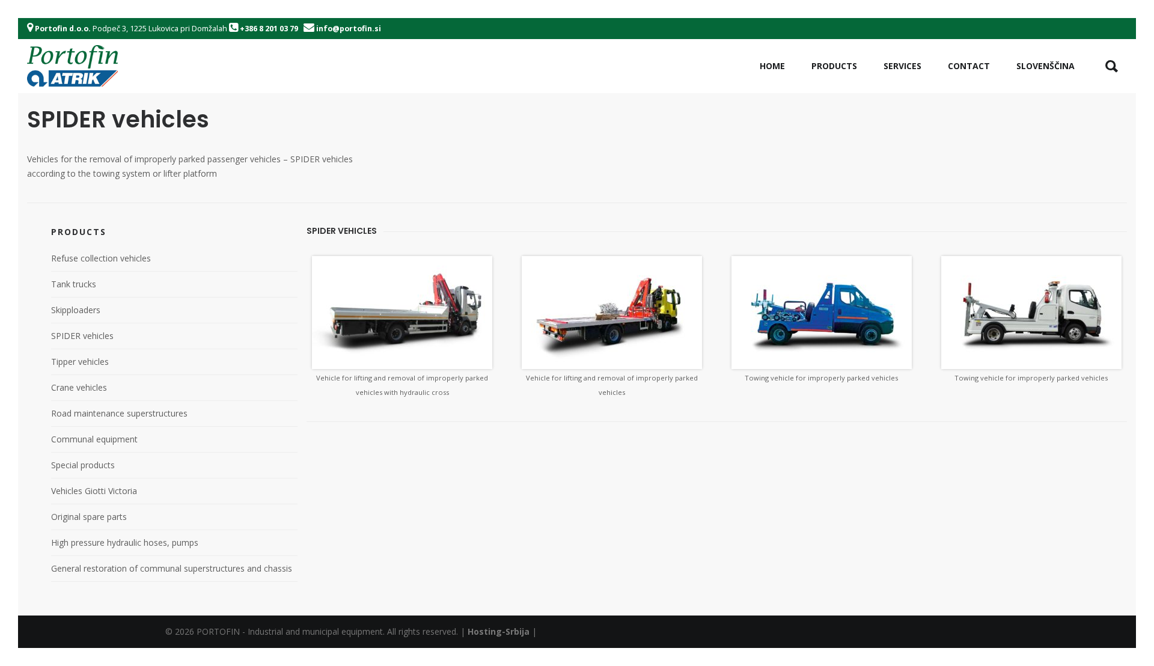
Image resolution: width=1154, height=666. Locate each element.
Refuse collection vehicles (101, 258)
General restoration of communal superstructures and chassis (171, 568)
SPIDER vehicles (82, 335)
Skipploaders (75, 310)
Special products (83, 465)
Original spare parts (89, 516)
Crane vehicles (79, 387)
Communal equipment (94, 439)
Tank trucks (73, 284)
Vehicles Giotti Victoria (94, 490)
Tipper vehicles (80, 361)
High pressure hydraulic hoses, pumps (124, 542)
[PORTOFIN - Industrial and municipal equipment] (72, 66)
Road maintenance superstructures (119, 413)
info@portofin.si (348, 28)
